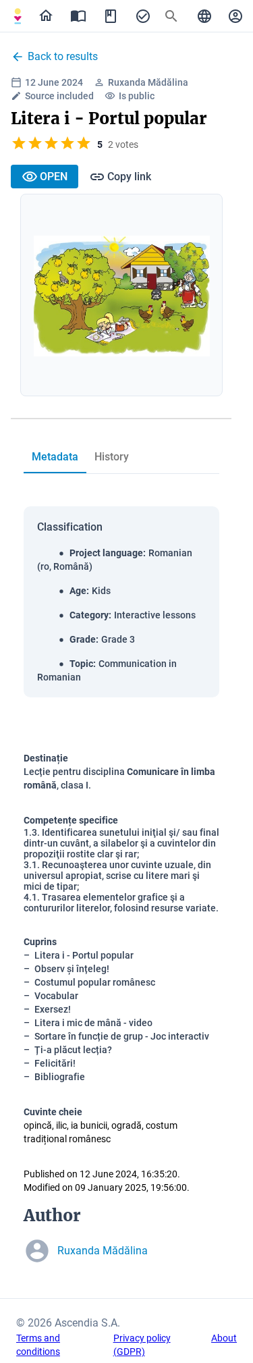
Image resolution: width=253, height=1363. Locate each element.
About (224, 1338)
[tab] (17, 16)
